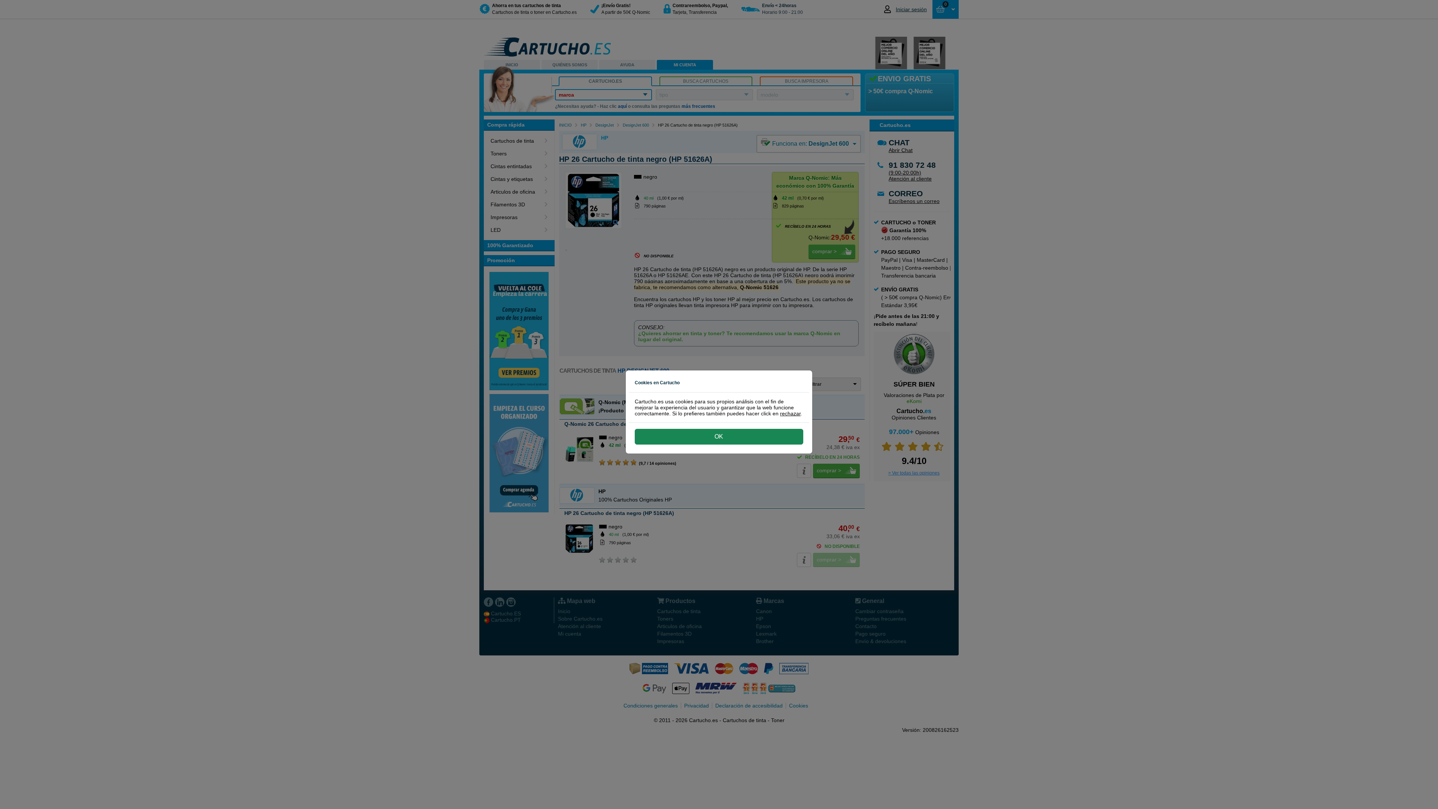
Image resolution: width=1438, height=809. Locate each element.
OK (719, 436)
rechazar (790, 413)
